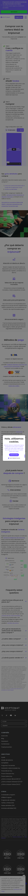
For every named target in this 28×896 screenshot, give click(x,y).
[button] (14, 458)
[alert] (14, 448)
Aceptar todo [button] (14, 454)
